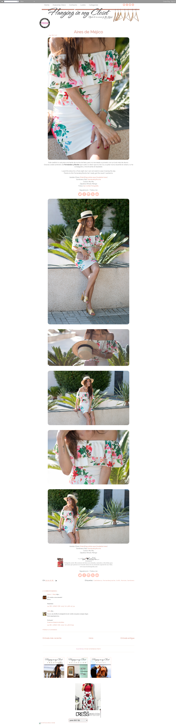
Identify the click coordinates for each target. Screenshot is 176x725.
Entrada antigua (127, 638)
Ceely (49, 611)
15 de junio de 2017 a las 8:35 (60, 625)
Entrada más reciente (52, 638)
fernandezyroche (109, 580)
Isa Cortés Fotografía (90, 186)
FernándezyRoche (94, 179)
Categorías (93, 5)
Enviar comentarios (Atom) (93, 649)
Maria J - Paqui (51, 594)
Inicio (91, 638)
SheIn (82, 177)
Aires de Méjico (88, 32)
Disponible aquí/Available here (95, 177)
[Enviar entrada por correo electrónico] (55, 580)
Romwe (123, 580)
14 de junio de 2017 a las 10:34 (61, 606)
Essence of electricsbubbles (55, 622)
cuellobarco (98, 580)
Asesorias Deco (59, 5)
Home (46, 5)
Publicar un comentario (50, 629)
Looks (83, 5)
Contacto (73, 5)
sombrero (130, 580)
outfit (118, 580)
